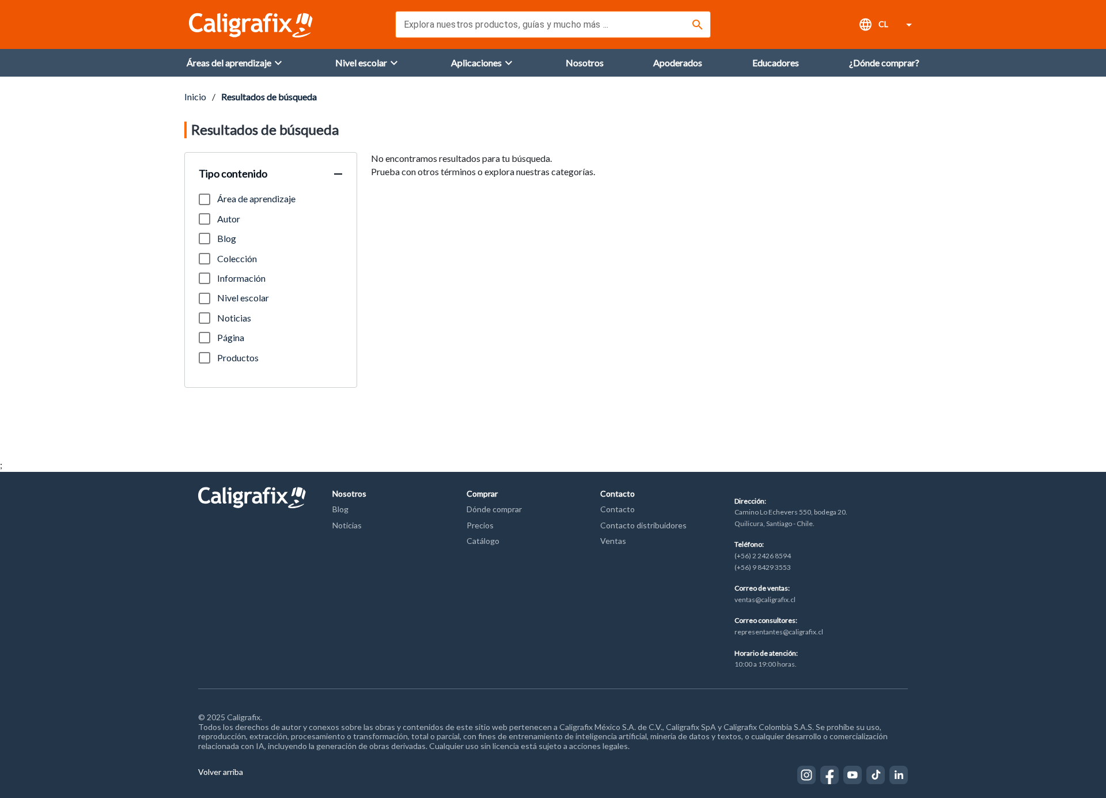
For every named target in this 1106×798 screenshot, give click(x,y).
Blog (340, 509)
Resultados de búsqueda (269, 96)
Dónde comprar (494, 509)
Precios (480, 525)
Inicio (195, 96)
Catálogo (483, 541)
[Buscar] (697, 24)
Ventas (613, 541)
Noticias (347, 525)
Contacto (617, 509)
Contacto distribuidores (643, 525)
